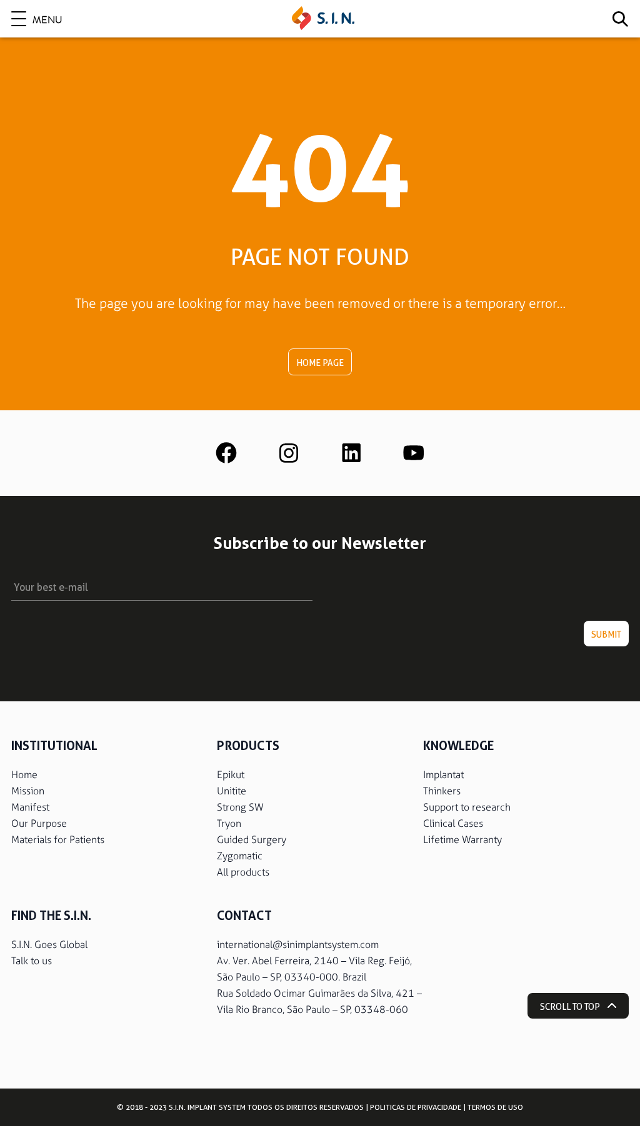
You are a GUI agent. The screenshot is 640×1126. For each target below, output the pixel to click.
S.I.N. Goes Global (49, 945)
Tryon (229, 823)
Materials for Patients (57, 840)
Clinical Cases (453, 823)
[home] (323, 18)
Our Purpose (39, 823)
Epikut (230, 775)
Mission (27, 791)
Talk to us (31, 961)
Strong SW (240, 807)
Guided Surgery (251, 840)
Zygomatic (239, 856)
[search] (620, 18)
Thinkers (442, 791)
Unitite (231, 791)
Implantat (443, 775)
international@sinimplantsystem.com (298, 945)
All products (243, 872)
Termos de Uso (495, 1107)
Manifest (30, 807)
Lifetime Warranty (462, 840)
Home (24, 775)
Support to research (467, 807)
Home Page (320, 363)
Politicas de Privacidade (415, 1107)
